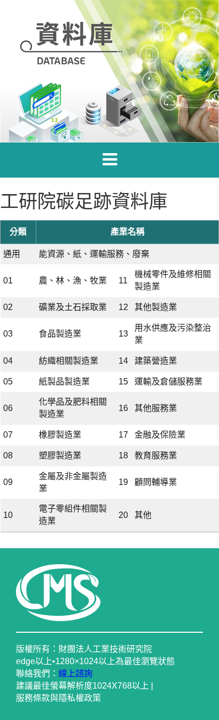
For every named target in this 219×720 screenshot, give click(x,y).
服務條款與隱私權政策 (58, 697)
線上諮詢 (75, 673)
